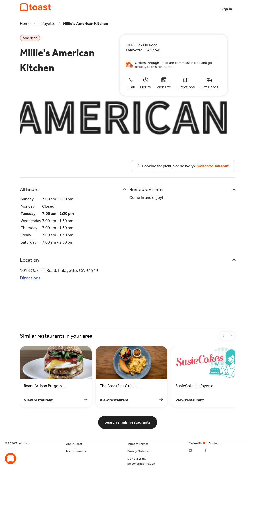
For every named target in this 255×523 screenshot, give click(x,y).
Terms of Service (138, 444)
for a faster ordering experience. (34, 4)
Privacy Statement (140, 451)
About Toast (74, 444)
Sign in (226, 9)
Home (25, 23)
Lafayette (46, 23)
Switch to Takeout (212, 166)
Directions (30, 278)
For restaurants (76, 451)
